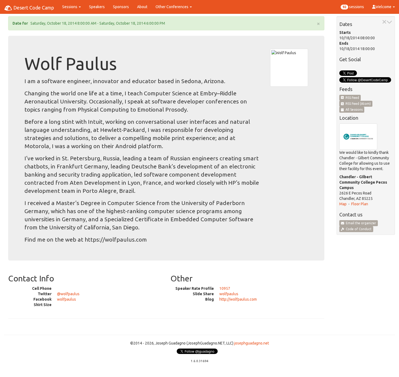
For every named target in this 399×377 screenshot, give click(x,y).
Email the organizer (360, 223)
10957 (224, 288)
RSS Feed (351, 97)
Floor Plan (359, 204)
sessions (353, 7)
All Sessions (353, 109)
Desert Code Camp (33, 7)
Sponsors (121, 7)
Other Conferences (172, 7)
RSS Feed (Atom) (357, 103)
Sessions (70, 7)
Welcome (383, 7)
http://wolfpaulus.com (238, 299)
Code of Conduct (358, 229)
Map (343, 204)
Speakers (97, 7)
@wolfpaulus (68, 294)
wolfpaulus (66, 299)
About (142, 7)
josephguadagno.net (251, 343)
